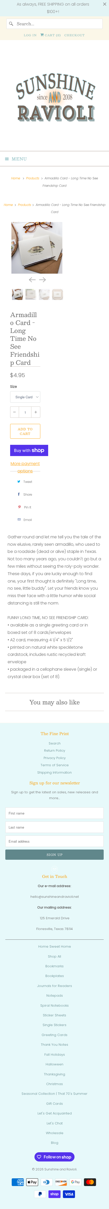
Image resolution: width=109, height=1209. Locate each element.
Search (55, 743)
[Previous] (31, 279)
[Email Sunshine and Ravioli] (54, 869)
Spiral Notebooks (54, 1005)
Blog (54, 1142)
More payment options (25, 467)
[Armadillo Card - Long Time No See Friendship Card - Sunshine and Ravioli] (37, 248)
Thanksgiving (54, 1074)
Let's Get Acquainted (55, 1113)
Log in (30, 35)
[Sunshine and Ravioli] (54, 97)
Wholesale (54, 1133)
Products (33, 178)
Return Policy (54, 750)
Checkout (74, 35)
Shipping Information (54, 772)
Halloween (54, 1064)
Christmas (54, 1084)
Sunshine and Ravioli (60, 1169)
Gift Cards (54, 1103)
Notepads (54, 995)
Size (13, 386)
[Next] (42, 279)
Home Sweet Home (54, 946)
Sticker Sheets (54, 1015)
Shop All (54, 956)
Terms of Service (55, 765)
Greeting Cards (54, 1034)
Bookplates (54, 975)
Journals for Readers (54, 985)
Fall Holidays (54, 1054)
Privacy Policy (55, 757)
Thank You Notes (54, 1044)
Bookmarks (54, 966)
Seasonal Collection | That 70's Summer (54, 1093)
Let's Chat (55, 1123)
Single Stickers (54, 1024)
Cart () (52, 35)
